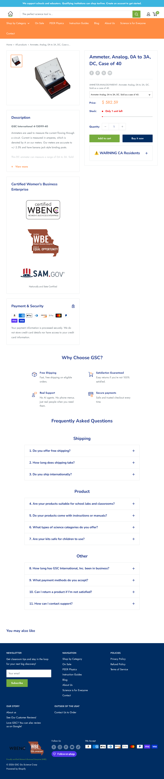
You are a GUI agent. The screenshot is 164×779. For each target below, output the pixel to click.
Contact (10, 33)
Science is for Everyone (133, 23)
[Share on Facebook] (91, 72)
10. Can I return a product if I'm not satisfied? (60, 592)
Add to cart (104, 138)
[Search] (136, 14)
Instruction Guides (79, 23)
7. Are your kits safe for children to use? (57, 539)
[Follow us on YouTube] (72, 747)
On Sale (39, 23)
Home (9, 44)
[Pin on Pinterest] (97, 72)
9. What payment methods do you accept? (58, 580)
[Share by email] (110, 72)
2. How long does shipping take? (52, 463)
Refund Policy (118, 664)
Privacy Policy (118, 659)
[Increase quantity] (122, 126)
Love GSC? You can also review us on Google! (23, 724)
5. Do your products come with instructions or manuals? (68, 516)
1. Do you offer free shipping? (49, 451)
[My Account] (148, 14)
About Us (110, 23)
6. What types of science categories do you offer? (63, 527)
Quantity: (94, 126)
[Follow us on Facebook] (54, 747)
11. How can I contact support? (51, 604)
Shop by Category (16, 23)
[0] (155, 14)
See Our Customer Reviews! (21, 717)
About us (11, 712)
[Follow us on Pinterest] (66, 747)
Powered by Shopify (16, 768)
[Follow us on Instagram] (60, 747)
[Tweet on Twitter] (104, 72)
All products (21, 44)
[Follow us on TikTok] (78, 747)
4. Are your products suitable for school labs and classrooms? (72, 504)
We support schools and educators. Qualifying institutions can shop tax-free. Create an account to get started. (82, 3)
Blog (96, 23)
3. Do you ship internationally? (50, 474)
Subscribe (17, 683)
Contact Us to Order (65, 712)
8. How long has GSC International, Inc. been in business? (69, 568)
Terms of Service (119, 669)
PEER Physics (56, 23)
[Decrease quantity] (105, 126)
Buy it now (137, 138)
